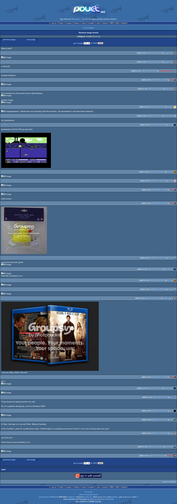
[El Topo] (175, 172)
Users (83, 23)
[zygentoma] (175, 53)
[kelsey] (175, 125)
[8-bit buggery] (175, 298)
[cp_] (175, 397)
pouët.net (42, 497)
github (111, 499)
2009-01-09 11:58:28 (154, 53)
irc (137, 497)
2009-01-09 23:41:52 (160, 397)
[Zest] (175, 80)
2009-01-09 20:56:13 (153, 298)
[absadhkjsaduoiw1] (175, 71)
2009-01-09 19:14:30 (158, 258)
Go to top (88, 492)
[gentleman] (175, 269)
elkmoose (169, 89)
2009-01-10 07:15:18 (157, 456)
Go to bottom (88, 28)
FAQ (117, 23)
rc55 (171, 411)
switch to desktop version (88, 495)
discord (129, 497)
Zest (171, 80)
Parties (76, 23)
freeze (171, 181)
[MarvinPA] (175, 447)
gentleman (169, 269)
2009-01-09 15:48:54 (157, 125)
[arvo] (175, 433)
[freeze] (175, 181)
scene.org (87, 497)
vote (83, 19)
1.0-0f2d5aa (51, 497)
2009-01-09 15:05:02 (157, 107)
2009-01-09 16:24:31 (158, 181)
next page (31, 39)
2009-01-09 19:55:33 (158, 289)
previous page (9, 39)
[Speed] (175, 258)
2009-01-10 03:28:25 (155, 447)
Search (105, 23)
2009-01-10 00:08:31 (159, 411)
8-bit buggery (168, 298)
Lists (98, 23)
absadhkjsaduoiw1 (166, 71)
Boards (91, 23)
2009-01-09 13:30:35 (155, 89)
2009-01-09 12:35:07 (149, 71)
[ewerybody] (175, 116)
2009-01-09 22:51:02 (159, 377)
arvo (171, 433)
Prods (60, 23)
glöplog (96, 36)
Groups (68, 23)
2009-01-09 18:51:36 (159, 203)
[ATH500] (175, 456)
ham (171, 420)
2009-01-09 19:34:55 (157, 280)
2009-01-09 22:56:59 (154, 388)
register (173, 482)
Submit (123, 23)
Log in (53, 23)
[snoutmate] (175, 388)
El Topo (170, 172)
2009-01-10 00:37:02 (159, 420)
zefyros (170, 107)
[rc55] (175, 411)
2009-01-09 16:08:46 (157, 172)
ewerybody (169, 116)
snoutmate (169, 388)
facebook (114, 497)
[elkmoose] (175, 89)
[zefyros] (175, 107)
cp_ (172, 397)
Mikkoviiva (75, 19)
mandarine (71, 497)
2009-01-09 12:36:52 (159, 80)
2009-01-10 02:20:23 (159, 433)
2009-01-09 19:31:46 (155, 269)
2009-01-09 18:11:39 (159, 190)
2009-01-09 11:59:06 (154, 62)
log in (165, 482)
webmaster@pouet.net (98, 499)
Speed (170, 258)
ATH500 (170, 456)
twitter (104, 497)
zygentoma (169, 53)
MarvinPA (169, 447)
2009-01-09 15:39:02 (154, 116)
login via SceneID (92, 476)
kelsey (170, 125)
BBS (111, 23)
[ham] (175, 420)
